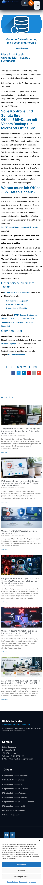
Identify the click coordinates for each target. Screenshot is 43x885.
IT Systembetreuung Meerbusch (15, 789)
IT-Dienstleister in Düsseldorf (16, 292)
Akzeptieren (21, 864)
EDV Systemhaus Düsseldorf (13, 810)
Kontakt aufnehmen (16, 355)
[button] (40, 840)
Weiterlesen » (5, 452)
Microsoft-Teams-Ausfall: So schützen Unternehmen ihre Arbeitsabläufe (19, 632)
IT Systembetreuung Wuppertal (14, 797)
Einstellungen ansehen (21, 877)
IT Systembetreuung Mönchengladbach (18, 802)
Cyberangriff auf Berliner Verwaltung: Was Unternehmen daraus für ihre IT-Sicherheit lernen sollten (21, 431)
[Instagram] (12, 835)
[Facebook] (6, 835)
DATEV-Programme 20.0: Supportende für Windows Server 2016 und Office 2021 (20, 682)
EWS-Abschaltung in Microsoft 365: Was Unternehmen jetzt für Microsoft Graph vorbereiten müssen (20, 483)
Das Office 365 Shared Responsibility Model (19, 227)
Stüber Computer (8, 344)
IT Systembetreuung (14, 304)
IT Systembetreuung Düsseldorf (15, 775)
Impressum (32, 882)
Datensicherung (22, 48)
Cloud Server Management (17, 301)
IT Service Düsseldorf (11, 815)
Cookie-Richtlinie (12, 882)
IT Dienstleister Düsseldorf (17, 308)
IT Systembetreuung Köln (12, 784)
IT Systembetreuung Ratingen (14, 793)
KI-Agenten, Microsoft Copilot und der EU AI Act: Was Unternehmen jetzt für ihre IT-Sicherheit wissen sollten (20, 580)
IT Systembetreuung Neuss (13, 780)
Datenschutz (23, 882)
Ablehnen (21, 871)
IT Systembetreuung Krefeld (13, 806)
